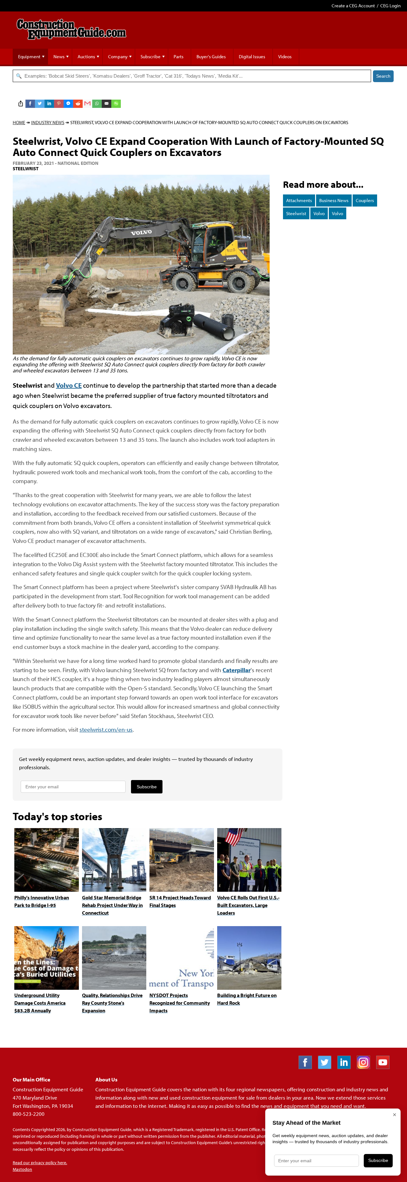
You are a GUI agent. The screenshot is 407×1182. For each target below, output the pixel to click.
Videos (285, 56)
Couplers (365, 200)
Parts (178, 56)
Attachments (299, 200)
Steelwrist (296, 213)
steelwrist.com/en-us (106, 729)
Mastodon (22, 1169)
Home (19, 122)
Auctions (86, 56)
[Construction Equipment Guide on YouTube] (385, 1067)
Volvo (319, 213)
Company (118, 56)
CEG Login (390, 6)
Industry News (47, 122)
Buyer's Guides (211, 56)
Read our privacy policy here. (40, 1162)
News (59, 56)
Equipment (29, 56)
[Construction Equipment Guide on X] (327, 1067)
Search (383, 76)
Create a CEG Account (353, 6)
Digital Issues (252, 56)
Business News (333, 200)
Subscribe (151, 56)
